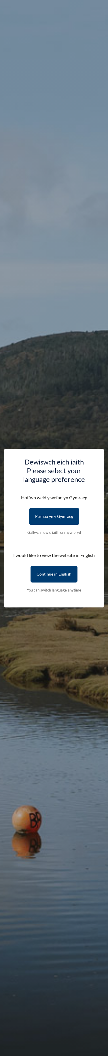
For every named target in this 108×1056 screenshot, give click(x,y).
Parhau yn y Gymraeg (54, 516)
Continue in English (54, 573)
